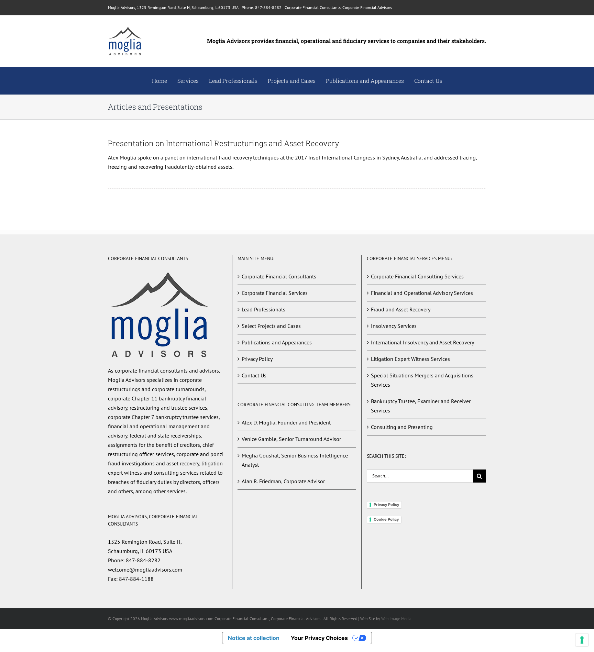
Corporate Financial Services (275, 292)
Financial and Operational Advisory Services (422, 292)
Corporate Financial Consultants (279, 276)
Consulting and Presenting (402, 426)
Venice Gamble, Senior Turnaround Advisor (291, 438)
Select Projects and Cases (271, 325)
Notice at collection (253, 637)
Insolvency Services (394, 325)
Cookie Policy (386, 519)
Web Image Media (396, 618)
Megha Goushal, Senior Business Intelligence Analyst (295, 460)
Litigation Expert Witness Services (410, 358)
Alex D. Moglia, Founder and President (286, 422)
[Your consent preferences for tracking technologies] (581, 640)
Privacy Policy (257, 358)
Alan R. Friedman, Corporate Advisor (283, 481)
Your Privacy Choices (319, 637)
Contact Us (254, 375)
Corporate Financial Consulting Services (417, 276)
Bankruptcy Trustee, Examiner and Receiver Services (421, 406)
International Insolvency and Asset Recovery (422, 342)
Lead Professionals (263, 309)
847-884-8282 (268, 7)
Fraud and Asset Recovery (400, 309)
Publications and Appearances (277, 342)
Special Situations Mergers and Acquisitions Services (422, 380)
